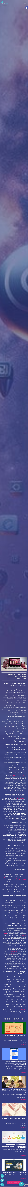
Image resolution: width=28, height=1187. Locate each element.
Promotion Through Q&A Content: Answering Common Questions (14, 1146)
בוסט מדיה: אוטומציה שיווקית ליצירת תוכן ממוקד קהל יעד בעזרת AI (14, 1118)
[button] (26, 7)
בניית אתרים (10, 689)
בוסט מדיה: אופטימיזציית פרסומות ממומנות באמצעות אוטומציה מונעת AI (14, 1091)
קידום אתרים (21, 798)
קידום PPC (13, 953)
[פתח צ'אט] (21, 1184)
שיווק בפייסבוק (20, 879)
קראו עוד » (23, 1044)
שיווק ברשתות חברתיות (17, 883)
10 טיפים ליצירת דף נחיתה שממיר (14, 1172)
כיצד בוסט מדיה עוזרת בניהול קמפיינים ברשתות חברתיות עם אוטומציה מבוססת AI (15, 1063)
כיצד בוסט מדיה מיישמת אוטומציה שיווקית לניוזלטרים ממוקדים (14, 1036)
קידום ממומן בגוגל (11, 878)
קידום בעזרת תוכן (19, 775)
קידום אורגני (13, 951)
